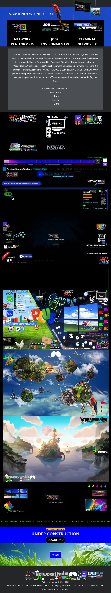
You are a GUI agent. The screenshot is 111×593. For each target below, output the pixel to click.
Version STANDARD (55, 529)
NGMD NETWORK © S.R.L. (32, 14)
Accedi (55, 554)
